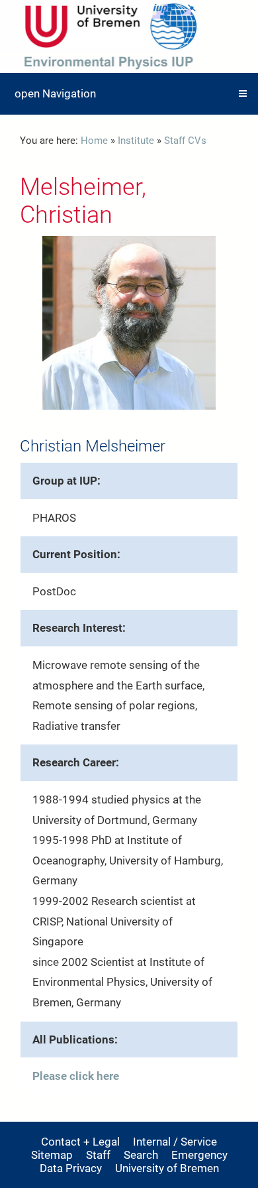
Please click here (75, 1076)
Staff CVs (185, 141)
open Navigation (55, 93)
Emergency (199, 1154)
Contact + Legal (80, 1141)
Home (94, 141)
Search (141, 1154)
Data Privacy (71, 1168)
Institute (136, 141)
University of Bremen (167, 1168)
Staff (98, 1154)
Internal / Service (175, 1141)
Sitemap (52, 1154)
